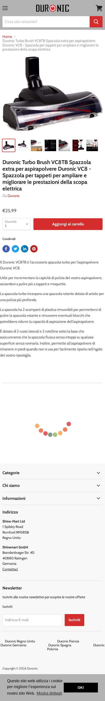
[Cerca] (96, 21)
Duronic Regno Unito (30, 641)
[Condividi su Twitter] (15, 248)
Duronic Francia (78, 641)
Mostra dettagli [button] (49, 693)
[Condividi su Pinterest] (34, 248)
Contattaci (10, 569)
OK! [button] (81, 688)
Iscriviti (74, 619)
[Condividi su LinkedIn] (24, 248)
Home (7, 37)
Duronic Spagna (70, 645)
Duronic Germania (24, 645)
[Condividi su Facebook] (6, 248)
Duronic (14, 196)
